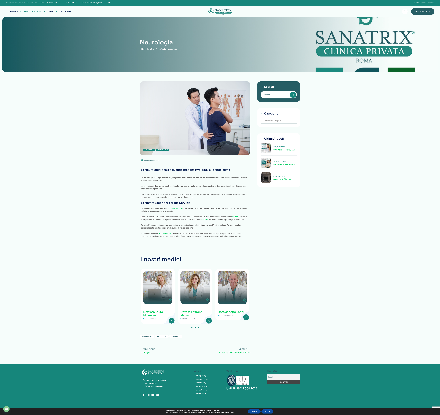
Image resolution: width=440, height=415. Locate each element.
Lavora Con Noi (201, 390)
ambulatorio (147, 336)
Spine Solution (163, 150)
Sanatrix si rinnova (282, 179)
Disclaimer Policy (202, 386)
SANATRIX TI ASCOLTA (284, 150)
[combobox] (279, 121)
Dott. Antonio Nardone (230, 313)
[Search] (405, 11)
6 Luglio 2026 (279, 176)
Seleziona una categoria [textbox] (272, 121)
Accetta (254, 411)
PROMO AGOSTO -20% (284, 164)
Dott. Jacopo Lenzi (196, 312)
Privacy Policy (201, 376)
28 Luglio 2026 (279, 162)
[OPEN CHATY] (6, 409)
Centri (50, 11)
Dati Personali (66, 11)
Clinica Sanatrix (176, 208)
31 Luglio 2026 (279, 147)
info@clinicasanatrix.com (425, 3)
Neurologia (149, 150)
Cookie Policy (201, 383)
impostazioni (229, 412)
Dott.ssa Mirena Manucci (157, 313)
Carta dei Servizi (202, 379)
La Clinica (13, 11)
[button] (191, 327)
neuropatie (176, 336)
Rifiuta (267, 411)
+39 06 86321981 (70, 3)
